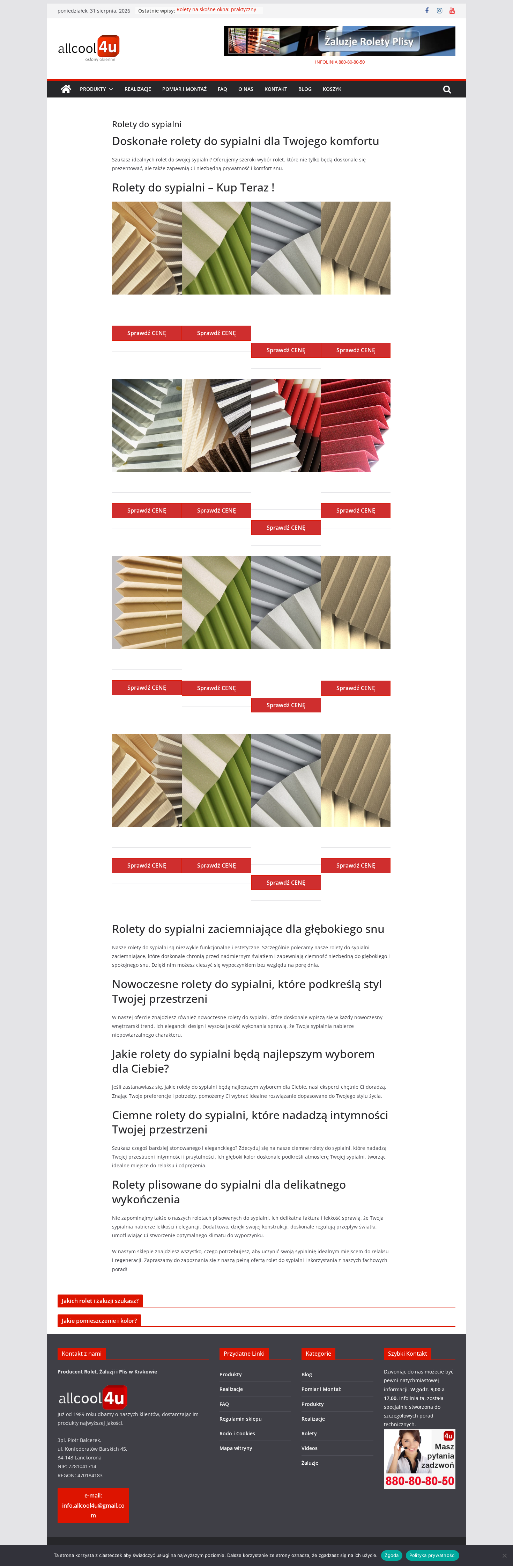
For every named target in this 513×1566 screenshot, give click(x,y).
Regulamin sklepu (241, 1418)
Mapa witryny (236, 1448)
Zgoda (392, 1555)
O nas (245, 89)
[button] (109, 89)
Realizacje (138, 89)
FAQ (222, 89)
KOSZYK (332, 89)
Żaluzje (310, 1462)
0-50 (360, 62)
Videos (310, 1448)
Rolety (309, 1433)
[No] (504, 1555)
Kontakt (276, 89)
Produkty (93, 89)
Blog (305, 89)
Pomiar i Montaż (184, 89)
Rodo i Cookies (237, 1433)
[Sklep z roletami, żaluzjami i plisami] (66, 89)
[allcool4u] (92, 1389)
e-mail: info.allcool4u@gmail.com (93, 1506)
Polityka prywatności (432, 1555)
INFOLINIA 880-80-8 (335, 62)
